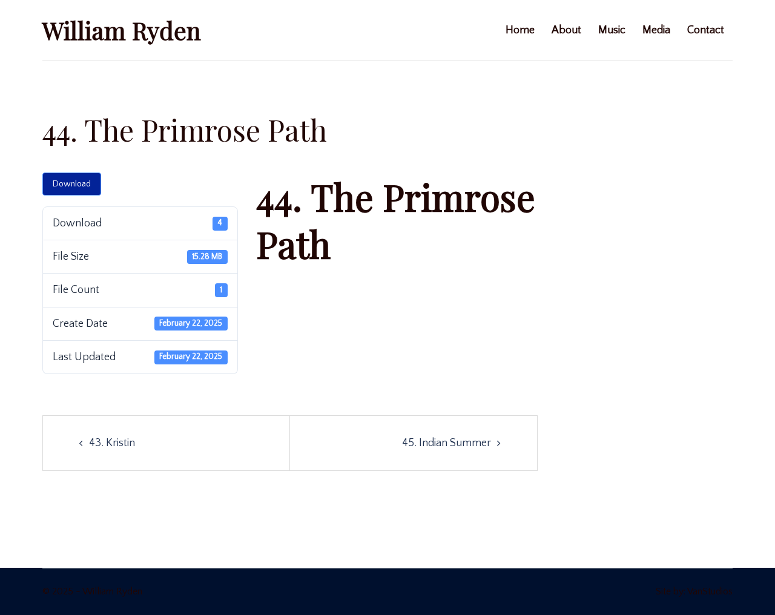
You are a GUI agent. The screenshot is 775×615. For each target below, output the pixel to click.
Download (72, 184)
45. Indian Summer (446, 443)
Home (520, 30)
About (566, 30)
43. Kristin (112, 443)
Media (656, 30)
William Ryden (121, 30)
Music (611, 30)
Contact (705, 30)
